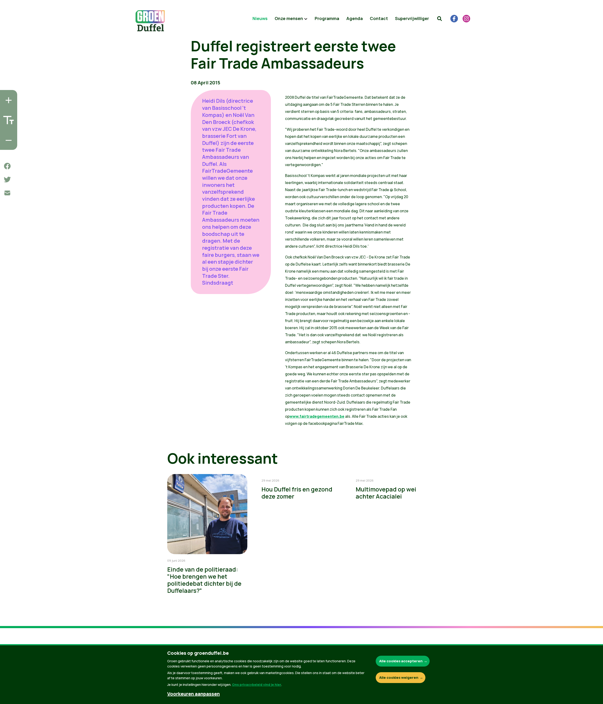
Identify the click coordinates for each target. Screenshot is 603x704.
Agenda (354, 18)
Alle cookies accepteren (401, 661)
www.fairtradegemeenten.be (316, 416)
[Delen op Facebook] (7, 166)
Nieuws (260, 18)
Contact (379, 18)
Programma (327, 18)
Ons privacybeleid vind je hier (256, 684)
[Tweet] (7, 179)
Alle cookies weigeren (398, 677)
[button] (439, 18)
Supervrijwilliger (412, 18)
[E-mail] (7, 193)
